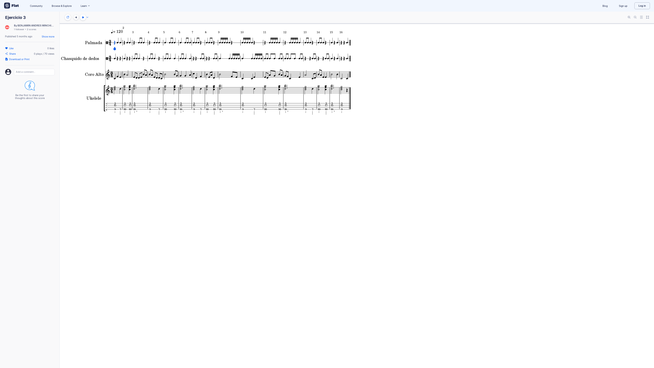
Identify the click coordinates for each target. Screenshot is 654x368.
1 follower (19, 29)
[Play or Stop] (83, 17)
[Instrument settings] (68, 17)
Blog (605, 5)
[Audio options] (87, 17)
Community (36, 5)
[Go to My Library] (11, 6)
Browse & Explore (62, 5)
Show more (48, 36)
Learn (84, 5)
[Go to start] (76, 17)
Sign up (623, 5)
